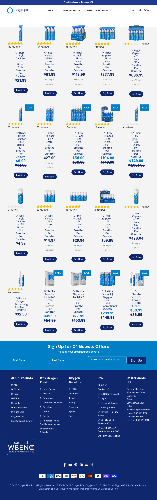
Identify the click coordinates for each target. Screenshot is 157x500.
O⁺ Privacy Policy (106, 408)
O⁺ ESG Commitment (108, 394)
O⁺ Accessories (19, 408)
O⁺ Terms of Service (108, 403)
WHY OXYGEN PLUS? (97, 10)
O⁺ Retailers (46, 407)
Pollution (73, 394)
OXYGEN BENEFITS (70, 10)
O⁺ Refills (15, 403)
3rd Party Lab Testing (109, 436)
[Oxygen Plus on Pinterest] (75, 465)
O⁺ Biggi (15, 394)
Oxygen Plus (24, 486)
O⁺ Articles (45, 394)
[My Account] (139, 10)
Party (72, 416)
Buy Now (20, 90)
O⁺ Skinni (15, 389)
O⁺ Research (46, 398)
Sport (72, 412)
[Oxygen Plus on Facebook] (65, 465)
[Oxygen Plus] (18, 10)
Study (72, 403)
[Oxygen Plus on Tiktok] (92, 465)
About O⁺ (102, 385)
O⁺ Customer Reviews (51, 403)
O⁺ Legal (102, 399)
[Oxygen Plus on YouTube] (70, 465)
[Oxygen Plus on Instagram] (81, 465)
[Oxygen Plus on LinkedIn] (86, 465)
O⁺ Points (45, 416)
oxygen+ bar (17, 417)
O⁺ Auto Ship (17, 412)
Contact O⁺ (104, 389)
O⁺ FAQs (73, 389)
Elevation (73, 407)
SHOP (51, 10)
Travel (72, 398)
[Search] (133, 10)
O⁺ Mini (14, 385)
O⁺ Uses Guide (47, 389)
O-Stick (15, 399)
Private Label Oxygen (22, 421)
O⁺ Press (44, 412)
